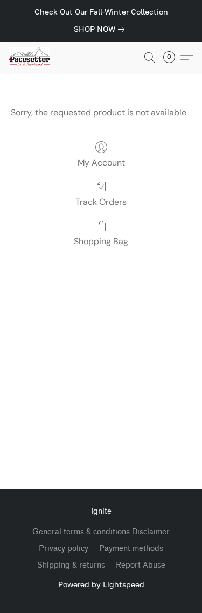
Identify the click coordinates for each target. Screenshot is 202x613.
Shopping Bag (101, 241)
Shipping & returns (71, 565)
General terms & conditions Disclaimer (101, 531)
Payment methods (131, 548)
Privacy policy (63, 548)
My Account (101, 162)
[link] (101, 29)
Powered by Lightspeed (101, 584)
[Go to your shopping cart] (172, 57)
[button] (30, 58)
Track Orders (101, 202)
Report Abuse (140, 565)
